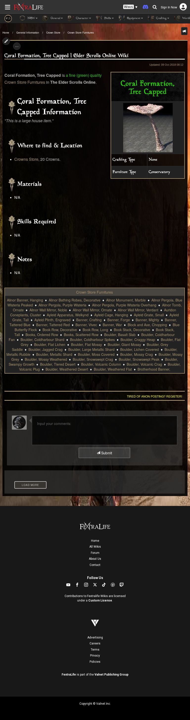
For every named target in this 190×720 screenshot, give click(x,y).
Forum (95, 553)
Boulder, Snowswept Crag (93, 359)
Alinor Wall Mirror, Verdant (138, 309)
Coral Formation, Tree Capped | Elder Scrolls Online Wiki (66, 56)
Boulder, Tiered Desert (57, 364)
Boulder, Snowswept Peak (139, 359)
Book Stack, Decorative (132, 329)
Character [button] (82, 18)
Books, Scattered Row (81, 334)
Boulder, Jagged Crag (45, 349)
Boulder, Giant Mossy (124, 344)
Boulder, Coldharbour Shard (42, 339)
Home (5, 32)
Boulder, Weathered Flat (113, 369)
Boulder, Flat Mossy (86, 344)
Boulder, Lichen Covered (139, 349)
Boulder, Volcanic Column (101, 364)
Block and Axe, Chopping (147, 324)
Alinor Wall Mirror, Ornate (92, 309)
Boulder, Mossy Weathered (46, 359)
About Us (95, 558)
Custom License (100, 600)
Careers (95, 643)
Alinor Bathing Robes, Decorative (74, 300)
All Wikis (95, 546)
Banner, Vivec (86, 324)
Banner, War (112, 324)
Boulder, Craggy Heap (137, 339)
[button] (130, 7)
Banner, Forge (118, 319)
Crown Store (53, 32)
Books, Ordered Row (41, 334)
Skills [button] (107, 18)
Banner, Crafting (89, 319)
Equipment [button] (133, 18)
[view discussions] (184, 31)
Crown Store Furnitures (81, 32)
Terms (95, 649)
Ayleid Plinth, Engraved (52, 319)
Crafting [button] (161, 18)
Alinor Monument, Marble (126, 300)
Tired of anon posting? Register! (154, 396)
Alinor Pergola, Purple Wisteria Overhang (124, 304)
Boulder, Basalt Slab (120, 334)
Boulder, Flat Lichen (49, 344)
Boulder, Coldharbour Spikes (92, 339)
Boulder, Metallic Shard (54, 354)
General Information (27, 32)
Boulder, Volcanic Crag (144, 364)
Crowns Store (26, 159)
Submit (106, 452)
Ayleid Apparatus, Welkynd (68, 314)
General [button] (55, 18)
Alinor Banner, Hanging (25, 300)
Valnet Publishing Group (111, 674)
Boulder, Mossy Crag (136, 354)
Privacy (95, 655)
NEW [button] (30, 18)
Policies (95, 661)
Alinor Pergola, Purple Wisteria (62, 304)
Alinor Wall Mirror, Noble (48, 309)
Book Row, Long (95, 329)
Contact (95, 565)
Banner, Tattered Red (53, 324)
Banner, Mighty (147, 319)
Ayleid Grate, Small (149, 314)
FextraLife (69, 674)
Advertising (95, 637)
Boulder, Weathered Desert (67, 369)
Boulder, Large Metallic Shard (91, 349)
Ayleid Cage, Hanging (111, 314)
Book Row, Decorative (60, 329)
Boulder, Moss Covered (96, 354)
